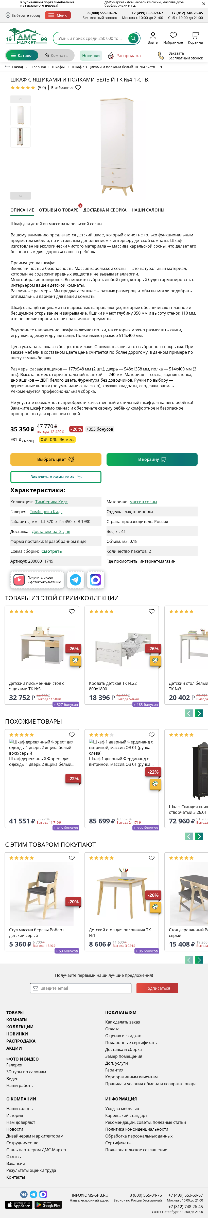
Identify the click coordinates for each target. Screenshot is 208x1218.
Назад (17, 66)
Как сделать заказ (122, 1022)
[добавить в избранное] (71, 611)
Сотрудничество (22, 1143)
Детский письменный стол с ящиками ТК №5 (36, 686)
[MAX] (95, 580)
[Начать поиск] (133, 38)
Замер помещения (123, 1056)
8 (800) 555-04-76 (102, 12)
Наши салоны (19, 1108)
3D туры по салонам (26, 1072)
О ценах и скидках (123, 1035)
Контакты (15, 1177)
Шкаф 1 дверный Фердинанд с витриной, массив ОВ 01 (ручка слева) (119, 761)
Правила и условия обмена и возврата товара (151, 1083)
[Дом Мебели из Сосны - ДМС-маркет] (26, 36)
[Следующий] (199, 713)
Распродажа (128, 55)
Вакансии (15, 1163)
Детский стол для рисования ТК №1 (120, 932)
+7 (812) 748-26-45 (187, 12)
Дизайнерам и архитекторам (34, 1136)
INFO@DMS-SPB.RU (90, 1195)
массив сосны (143, 502)
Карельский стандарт (126, 1115)
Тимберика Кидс (51, 502)
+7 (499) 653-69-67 (147, 12)
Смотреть (51, 551)
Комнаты (59, 55)
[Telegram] (75, 580)
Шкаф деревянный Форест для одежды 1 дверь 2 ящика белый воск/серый (40, 761)
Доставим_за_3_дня (51, 531)
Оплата (112, 1029)
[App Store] (18, 1205)
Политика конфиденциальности (136, 1129)
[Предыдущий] (189, 713)
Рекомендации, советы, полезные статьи (145, 1122)
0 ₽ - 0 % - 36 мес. (57, 439)
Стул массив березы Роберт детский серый (36, 932)
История (14, 1115)
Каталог (25, 55)
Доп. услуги (116, 1063)
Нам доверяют (20, 1122)
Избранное (173, 42)
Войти (153, 42)
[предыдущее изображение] (20, 99)
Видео (12, 1078)
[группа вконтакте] (24, 1194)
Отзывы (14, 1156)
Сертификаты (118, 1143)
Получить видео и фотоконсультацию (44, 579)
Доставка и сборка (123, 1049)
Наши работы (19, 1085)
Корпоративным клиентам (131, 1077)
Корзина (195, 42)
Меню (62, 15)
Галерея (14, 1065)
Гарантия (114, 1070)
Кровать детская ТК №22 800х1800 (113, 686)
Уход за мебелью (122, 1108)
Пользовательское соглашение (136, 1149)
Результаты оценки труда (31, 1170)
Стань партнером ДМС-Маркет (36, 1149)
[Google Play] (48, 1205)
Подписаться (157, 988)
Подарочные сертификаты (131, 1042)
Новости (14, 1129)
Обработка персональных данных (138, 1136)
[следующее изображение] (20, 196)
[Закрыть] (203, 4)
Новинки (91, 55)
